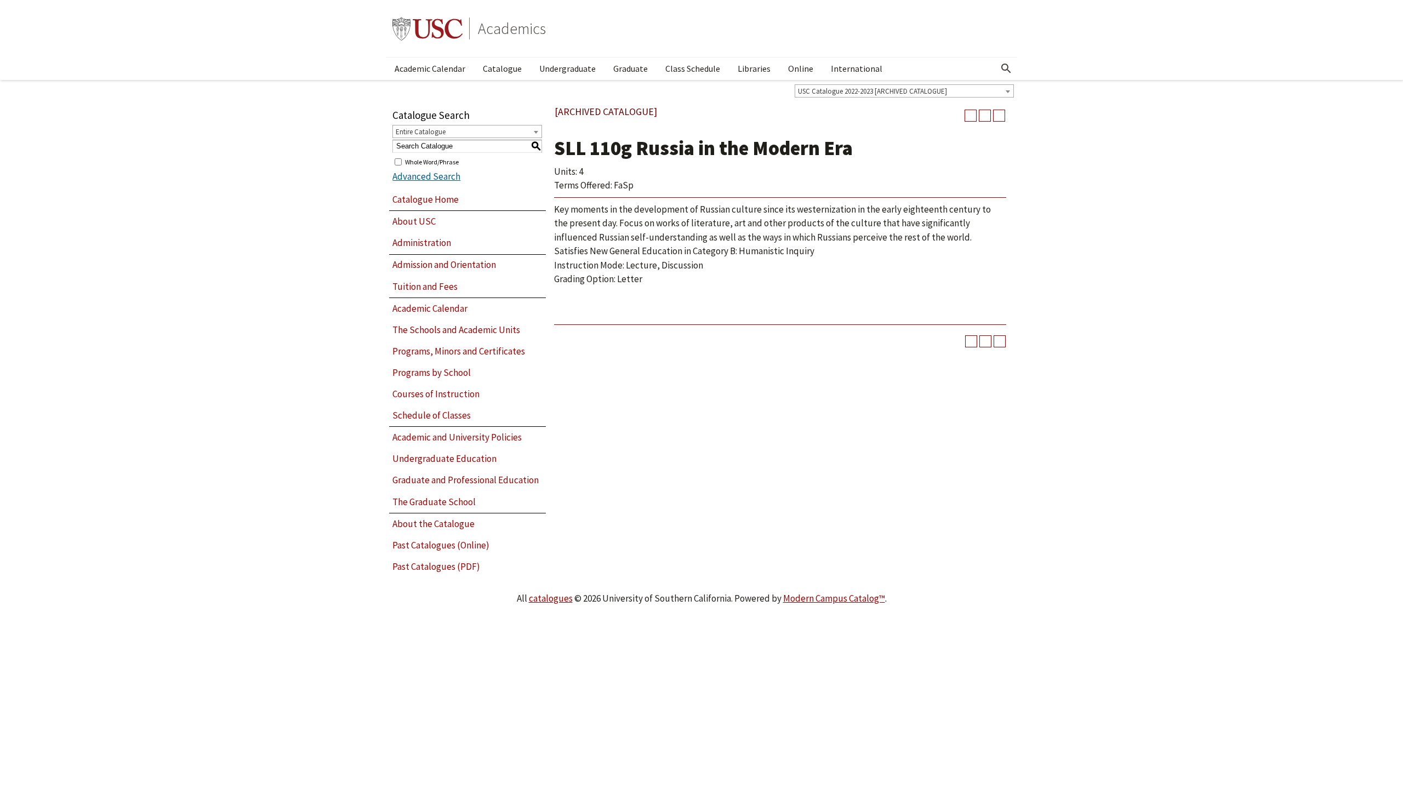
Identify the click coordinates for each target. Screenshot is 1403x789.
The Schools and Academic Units (456, 330)
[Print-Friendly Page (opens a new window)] (985, 116)
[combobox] (904, 91)
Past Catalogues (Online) (440, 545)
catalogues (551, 598)
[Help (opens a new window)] (999, 116)
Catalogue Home (425, 199)
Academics (512, 28)
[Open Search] (1006, 68)
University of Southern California (427, 28)
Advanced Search (426, 176)
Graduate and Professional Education (465, 480)
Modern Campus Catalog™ (834, 598)
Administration (421, 243)
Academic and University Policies (457, 437)
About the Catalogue (433, 524)
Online (800, 68)
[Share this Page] (971, 116)
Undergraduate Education (444, 459)
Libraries (754, 68)
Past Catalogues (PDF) (436, 567)
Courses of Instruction (436, 394)
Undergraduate (567, 68)
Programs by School (431, 373)
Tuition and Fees (425, 287)
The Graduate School (434, 502)
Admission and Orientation (444, 265)
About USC (414, 221)
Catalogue (502, 68)
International (856, 68)
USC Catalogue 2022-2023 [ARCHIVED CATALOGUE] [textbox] (872, 91)
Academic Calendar (430, 68)
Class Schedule (692, 68)
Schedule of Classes (431, 415)
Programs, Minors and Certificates (458, 351)
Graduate (630, 68)
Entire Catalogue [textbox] (421, 131)
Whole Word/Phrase (432, 161)
